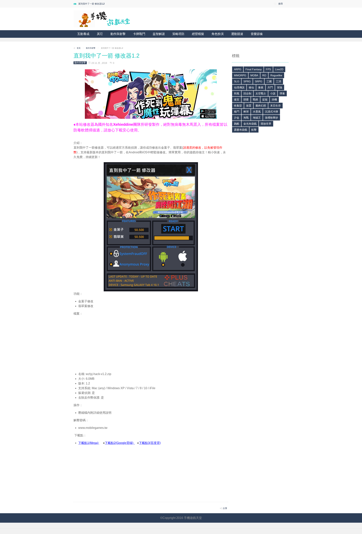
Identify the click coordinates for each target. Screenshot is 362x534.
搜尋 (280, 3)
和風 (236, 93)
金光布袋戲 (250, 123)
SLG (236, 81)
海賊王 (257, 117)
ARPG (237, 69)
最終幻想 (260, 105)
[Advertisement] (151, 342)
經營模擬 (198, 33)
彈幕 (282, 93)
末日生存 (275, 105)
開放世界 (266, 123)
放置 (248, 105)
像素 (260, 87)
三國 (269, 81)
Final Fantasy (253, 69)
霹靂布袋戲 (240, 129)
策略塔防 (178, 33)
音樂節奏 (257, 33)
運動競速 (237, 33)
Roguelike (276, 75)
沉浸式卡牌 (271, 111)
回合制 (247, 93)
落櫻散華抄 (271, 117)
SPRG (247, 81)
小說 (272, 93)
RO (264, 75)
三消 (278, 81)
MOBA (254, 75)
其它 (100, 33)
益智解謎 (159, 33)
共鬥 (270, 87)
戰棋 (255, 99)
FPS (268, 69)
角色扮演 (218, 33)
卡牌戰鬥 (139, 33)
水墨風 (257, 111)
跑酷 (236, 123)
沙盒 (236, 117)
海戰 (246, 117)
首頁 (78, 48)
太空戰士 (260, 93)
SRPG (258, 81)
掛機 (274, 99)
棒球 (246, 111)
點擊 (254, 129)
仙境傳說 (239, 87)
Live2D (279, 69)
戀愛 (246, 99)
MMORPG (240, 75)
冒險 (279, 87)
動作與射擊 (118, 33)
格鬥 (236, 111)
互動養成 (83, 33)
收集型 (238, 105)
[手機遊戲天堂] (102, 18)
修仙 (251, 87)
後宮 (236, 99)
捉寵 (265, 99)
